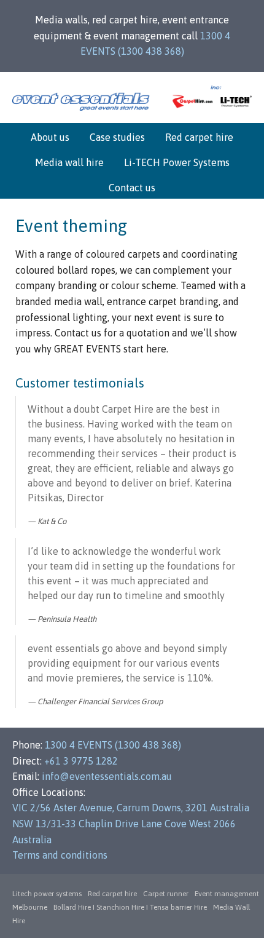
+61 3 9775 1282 (81, 760)
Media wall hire (69, 162)
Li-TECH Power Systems (177, 162)
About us (50, 137)
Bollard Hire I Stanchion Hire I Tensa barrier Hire (130, 907)
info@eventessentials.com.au (107, 776)
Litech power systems (47, 893)
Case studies (117, 137)
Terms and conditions (59, 854)
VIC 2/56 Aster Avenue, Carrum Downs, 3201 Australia (130, 807)
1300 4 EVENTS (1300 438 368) (113, 744)
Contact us (132, 187)
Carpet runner (165, 893)
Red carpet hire (199, 137)
